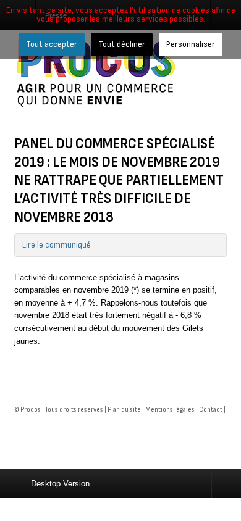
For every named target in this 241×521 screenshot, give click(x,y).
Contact (210, 410)
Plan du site (124, 410)
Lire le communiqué (56, 245)
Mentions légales (170, 410)
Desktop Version (60, 483)
